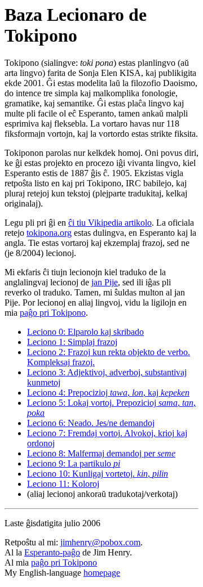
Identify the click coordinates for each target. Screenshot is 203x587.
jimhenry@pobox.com (100, 542)
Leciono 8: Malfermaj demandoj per (101, 453)
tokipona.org (49, 233)
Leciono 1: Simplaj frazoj (72, 342)
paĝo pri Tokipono (53, 312)
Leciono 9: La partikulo (73, 463)
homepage (101, 572)
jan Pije (104, 282)
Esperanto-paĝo (52, 552)
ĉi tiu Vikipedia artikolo (110, 222)
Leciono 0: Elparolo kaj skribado (85, 332)
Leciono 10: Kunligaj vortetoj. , (97, 473)
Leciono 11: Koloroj (63, 484)
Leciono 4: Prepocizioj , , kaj (108, 392)
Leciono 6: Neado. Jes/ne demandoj (91, 423)
